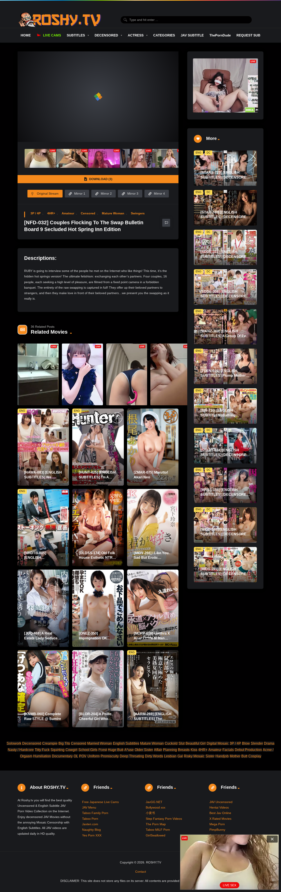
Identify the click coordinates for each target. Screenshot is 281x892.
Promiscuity (110, 756)
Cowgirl (71, 750)
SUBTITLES (76, 35)
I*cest (102, 750)
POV (82, 756)
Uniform (93, 756)
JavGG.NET (154, 802)
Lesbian (170, 756)
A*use (129, 750)
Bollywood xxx (155, 807)
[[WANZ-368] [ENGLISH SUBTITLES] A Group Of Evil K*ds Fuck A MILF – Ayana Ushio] (225, 326)
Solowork (14, 743)
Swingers (138, 213)
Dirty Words (154, 756)
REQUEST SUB (248, 35)
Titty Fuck (42, 750)
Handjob (222, 756)
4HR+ (51, 213)
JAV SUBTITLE (192, 35)
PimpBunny (217, 829)
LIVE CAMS (52, 35)
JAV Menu (89, 807)
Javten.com (90, 824)
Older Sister (144, 750)
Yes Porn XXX (91, 835)
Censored (88, 213)
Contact (140, 871)
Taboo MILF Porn (158, 829)
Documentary (62, 756)
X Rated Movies (220, 818)
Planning (170, 750)
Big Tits (64, 743)
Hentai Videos (219, 807)
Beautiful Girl (196, 743)
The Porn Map (156, 824)
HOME (26, 35)
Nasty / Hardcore (21, 750)
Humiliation (42, 756)
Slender (257, 743)
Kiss (194, 750)
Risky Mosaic (194, 756)
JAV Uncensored (220, 802)
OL (76, 756)
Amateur (68, 213)
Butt (244, 756)
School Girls (87, 750)
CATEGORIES (164, 35)
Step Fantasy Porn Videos (164, 818)
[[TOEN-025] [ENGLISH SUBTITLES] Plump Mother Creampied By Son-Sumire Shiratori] (225, 366)
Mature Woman (113, 213)
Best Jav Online (220, 813)
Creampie (50, 743)
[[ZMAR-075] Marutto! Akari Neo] (152, 447)
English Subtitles (126, 743)
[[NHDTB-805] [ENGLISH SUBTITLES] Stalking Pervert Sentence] (43, 527)
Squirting (57, 750)
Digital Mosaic (218, 743)
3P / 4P (36, 213)
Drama (269, 743)
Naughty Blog (91, 829)
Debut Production (248, 750)
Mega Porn (217, 824)
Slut (181, 743)
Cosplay (254, 756)
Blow (246, 743)
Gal (180, 756)
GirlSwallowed (155, 835)
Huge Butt (115, 750)
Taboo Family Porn (95, 813)
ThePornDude (220, 35)
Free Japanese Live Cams (100, 802)
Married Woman (99, 743)
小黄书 (150, 813)
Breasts (184, 750)
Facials (228, 750)
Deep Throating (132, 756)
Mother (235, 756)
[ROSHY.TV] (60, 20)
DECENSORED (106, 35)
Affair (158, 750)
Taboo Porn (90, 818)
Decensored (31, 743)
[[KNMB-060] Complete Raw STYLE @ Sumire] (43, 688)
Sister (209, 756)
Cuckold (171, 743)
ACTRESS (136, 35)
